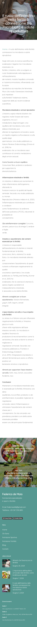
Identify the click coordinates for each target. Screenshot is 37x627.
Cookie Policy (18, 518)
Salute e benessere (18, 10)
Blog (4, 545)
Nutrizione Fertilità (9, 541)
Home (4, 49)
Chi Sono (5, 533)
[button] (34, 2)
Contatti (5, 549)
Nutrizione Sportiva (9, 537)
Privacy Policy (8, 518)
